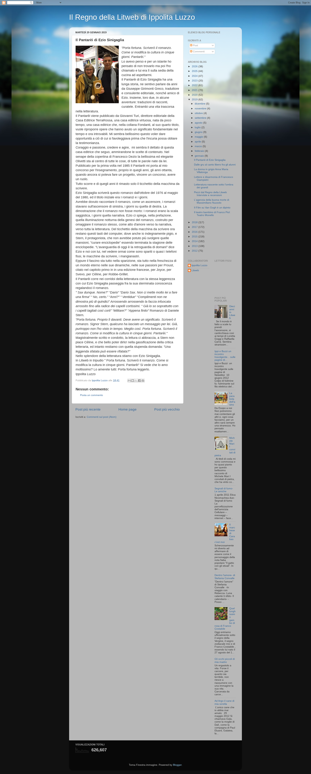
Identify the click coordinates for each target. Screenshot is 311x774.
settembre (201, 118)
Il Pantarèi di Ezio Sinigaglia (210, 160)
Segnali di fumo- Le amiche (224, 490)
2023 (195, 80)
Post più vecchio (167, 409)
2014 (195, 241)
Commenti (198, 51)
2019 (195, 99)
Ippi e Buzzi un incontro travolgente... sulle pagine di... (225, 355)
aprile (198, 141)
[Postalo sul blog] (132, 380)
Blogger (177, 765)
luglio (198, 127)
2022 (195, 85)
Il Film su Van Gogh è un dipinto (212, 207)
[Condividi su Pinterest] (143, 380)
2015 (195, 236)
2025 (195, 71)
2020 (195, 95)
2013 (195, 246)
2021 (195, 90)
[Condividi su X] (136, 380)
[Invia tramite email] (129, 380)
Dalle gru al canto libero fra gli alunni (215, 164)
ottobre (199, 113)
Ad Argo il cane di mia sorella (224, 702)
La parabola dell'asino (232, 399)
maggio (199, 136)
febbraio (200, 151)
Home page (127, 409)
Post (195, 45)
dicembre (200, 103)
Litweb (195, 270)
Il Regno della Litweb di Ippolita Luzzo (132, 17)
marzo (199, 146)
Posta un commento (91, 395)
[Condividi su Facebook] (139, 380)
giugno (199, 132)
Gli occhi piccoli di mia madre (225, 660)
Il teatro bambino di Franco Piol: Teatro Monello (212, 214)
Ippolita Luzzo (199, 265)
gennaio (200, 155)
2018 (195, 222)
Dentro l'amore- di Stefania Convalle (225, 576)
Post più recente (88, 409)
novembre (201, 108)
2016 (195, 232)
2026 (195, 66)
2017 (195, 227)
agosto (199, 122)
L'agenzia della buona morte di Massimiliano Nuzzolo (211, 201)
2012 (195, 250)
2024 (195, 76)
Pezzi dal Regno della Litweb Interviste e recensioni (210, 194)
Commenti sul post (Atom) (101, 417)
